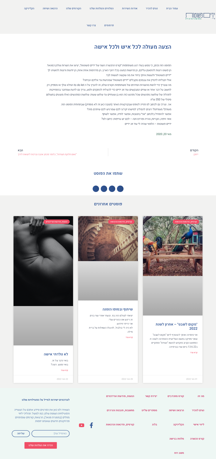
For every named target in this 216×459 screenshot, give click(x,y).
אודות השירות (129, 8)
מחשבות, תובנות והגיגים (120, 410)
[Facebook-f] (91, 425)
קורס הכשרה (197, 439)
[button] (40, 445)
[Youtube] (81, 425)
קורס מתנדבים (176, 396)
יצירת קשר (151, 396)
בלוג (154, 424)
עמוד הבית (172, 8)
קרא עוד (193, 352)
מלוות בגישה (176, 439)
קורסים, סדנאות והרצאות (120, 424)
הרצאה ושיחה (50, 8)
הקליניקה (29, 8)
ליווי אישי (198, 424)
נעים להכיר (152, 8)
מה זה (201, 396)
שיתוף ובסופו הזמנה (118, 309)
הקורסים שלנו (73, 8)
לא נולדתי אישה (56, 354)
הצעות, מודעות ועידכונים (120, 396)
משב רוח (179, 453)
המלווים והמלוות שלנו (102, 8)
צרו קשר (91, 25)
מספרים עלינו (149, 410)
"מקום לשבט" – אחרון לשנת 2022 (176, 326)
